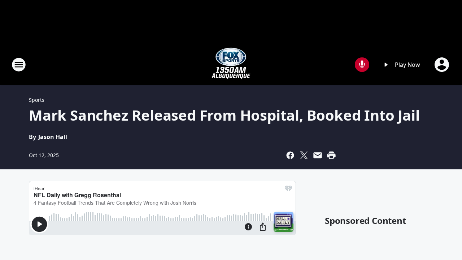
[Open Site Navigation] (19, 64)
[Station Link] (231, 64)
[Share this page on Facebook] (290, 155)
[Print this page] (331, 155)
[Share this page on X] (304, 155)
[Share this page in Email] (318, 155)
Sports (36, 99)
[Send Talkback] (362, 64)
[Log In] (442, 64)
